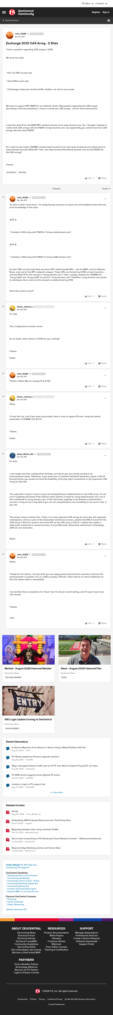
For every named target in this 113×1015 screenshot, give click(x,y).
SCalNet (29, 760)
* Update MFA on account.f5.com (22, 891)
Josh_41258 (20, 34)
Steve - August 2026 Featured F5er (81, 669)
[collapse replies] (3, 197)
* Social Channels (14, 901)
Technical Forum (12, 20)
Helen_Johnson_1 (25, 307)
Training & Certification (56, 949)
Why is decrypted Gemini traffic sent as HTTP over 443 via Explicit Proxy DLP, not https (55, 766)
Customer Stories (56, 941)
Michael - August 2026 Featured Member (28, 669)
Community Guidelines (26, 944)
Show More (58, 792)
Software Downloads (86, 941)
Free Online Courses (56, 947)
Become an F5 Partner (26, 969)
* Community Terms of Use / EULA (22, 880)
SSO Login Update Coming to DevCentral (28, 720)
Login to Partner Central (26, 972)
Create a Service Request (86, 938)
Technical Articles (26, 938)
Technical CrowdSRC (26, 941)
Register (96, 12)
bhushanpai (30, 842)
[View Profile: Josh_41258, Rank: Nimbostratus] (9, 35)
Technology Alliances (26, 967)
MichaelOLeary (32, 832)
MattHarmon (30, 851)
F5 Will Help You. (22, 865)
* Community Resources (17, 886)
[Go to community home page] (21, 12)
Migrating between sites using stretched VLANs (35, 829)
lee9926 (29, 778)
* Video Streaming (15, 904)
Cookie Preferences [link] (56, 1004)
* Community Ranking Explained (22, 883)
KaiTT (28, 751)
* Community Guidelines (18, 878)
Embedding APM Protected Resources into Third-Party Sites (41, 820)
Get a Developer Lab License (26, 949)
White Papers (56, 935)
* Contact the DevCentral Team (21, 888)
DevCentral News (12, 673)
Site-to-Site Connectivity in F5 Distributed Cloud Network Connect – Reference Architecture (56, 838)
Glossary (56, 938)
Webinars (56, 944)
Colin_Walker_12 (33, 814)
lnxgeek (28, 823)
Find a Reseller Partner (26, 964)
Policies (33, 999)
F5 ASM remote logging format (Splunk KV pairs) (36, 775)
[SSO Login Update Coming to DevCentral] (28, 701)
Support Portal (86, 944)
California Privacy (54, 999)
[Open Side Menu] (4, 12)
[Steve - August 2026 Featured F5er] (85, 650)
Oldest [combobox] (106, 189)
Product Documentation (56, 932)
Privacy (42, 999)
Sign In (106, 12)
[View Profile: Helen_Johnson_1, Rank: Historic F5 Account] (12, 308)
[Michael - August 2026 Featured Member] (28, 650)
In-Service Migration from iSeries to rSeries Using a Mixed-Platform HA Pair (49, 747)
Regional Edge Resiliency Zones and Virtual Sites (36, 848)
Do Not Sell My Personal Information (80, 999)
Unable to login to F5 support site (28, 784)
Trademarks (23, 999)
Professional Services (87, 935)
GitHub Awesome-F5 (16, 909)
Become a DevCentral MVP (26, 952)
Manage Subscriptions (86, 932)
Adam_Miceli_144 (25, 454)
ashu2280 (29, 787)
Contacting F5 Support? (18, 867)
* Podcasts (11, 899)
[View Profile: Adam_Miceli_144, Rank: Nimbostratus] (12, 455)
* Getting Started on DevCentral (21, 875)
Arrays (15, 811)
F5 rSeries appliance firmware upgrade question (35, 756)
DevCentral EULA (26, 947)
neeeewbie (30, 769)
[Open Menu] (109, 20)
